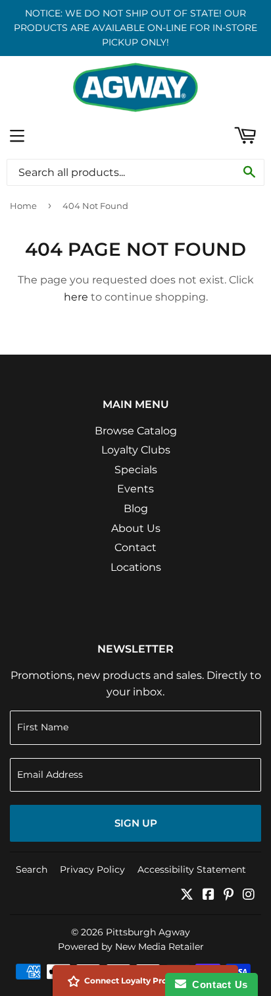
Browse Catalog (136, 431)
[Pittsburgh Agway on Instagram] (249, 895)
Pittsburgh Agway (148, 932)
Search (31, 869)
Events (135, 489)
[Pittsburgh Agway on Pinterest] (229, 895)
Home (23, 205)
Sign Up (135, 823)
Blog (136, 508)
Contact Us (217, 984)
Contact (135, 547)
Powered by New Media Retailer (131, 946)
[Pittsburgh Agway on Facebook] (208, 895)
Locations (136, 567)
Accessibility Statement (191, 869)
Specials (135, 469)
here (76, 297)
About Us (135, 528)
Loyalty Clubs (135, 450)
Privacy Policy (92, 869)
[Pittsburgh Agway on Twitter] (186, 895)
